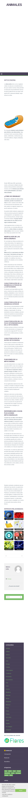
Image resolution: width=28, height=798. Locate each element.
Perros (7, 711)
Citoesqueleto (7, 754)
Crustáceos (8, 673)
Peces (7, 707)
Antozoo (8, 654)
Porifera (8, 714)
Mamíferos (8, 692)
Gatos (7, 686)
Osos (6, 771)
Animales (14, 4)
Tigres (14, 771)
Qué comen (8, 717)
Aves (7, 661)
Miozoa (7, 698)
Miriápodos (8, 701)
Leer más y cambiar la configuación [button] (7, 795)
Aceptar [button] (20, 790)
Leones (12, 773)
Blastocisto (6, 757)
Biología (9, 579)
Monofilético (7, 761)
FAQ (7, 682)
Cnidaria (8, 667)
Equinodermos (9, 679)
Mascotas (8, 695)
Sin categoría (9, 726)
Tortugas (18, 771)
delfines (10, 771)
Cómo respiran (9, 670)
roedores (6, 775)
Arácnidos (8, 657)
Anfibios (8, 651)
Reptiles (8, 723)
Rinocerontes (7, 773)
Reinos (7, 720)
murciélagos (18, 773)
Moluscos (8, 704)
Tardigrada (8, 729)
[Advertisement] (14, 23)
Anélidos (8, 648)
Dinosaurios (8, 676)
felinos (11, 775)
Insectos (8, 689)
